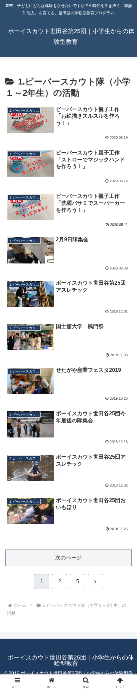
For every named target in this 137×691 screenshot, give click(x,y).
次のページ (68, 557)
